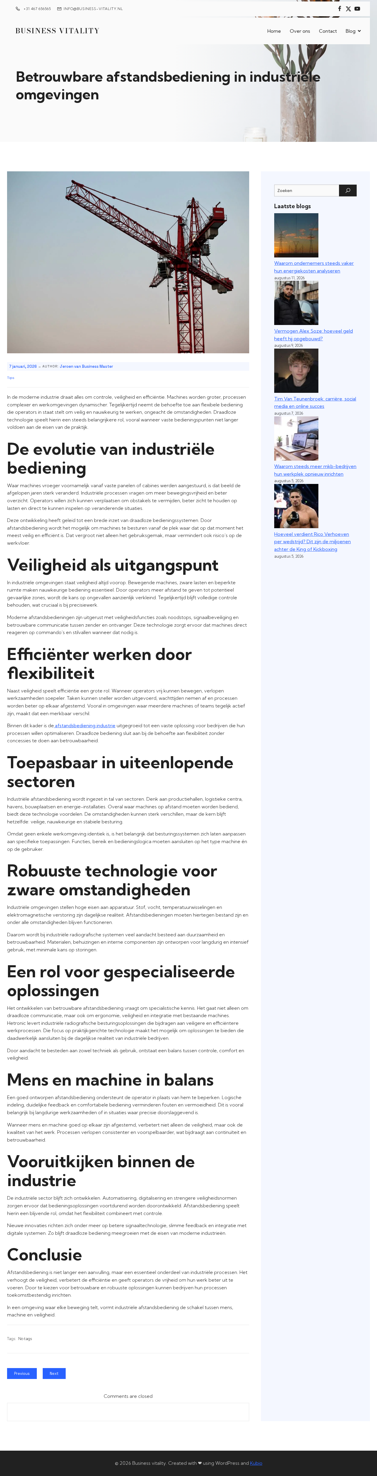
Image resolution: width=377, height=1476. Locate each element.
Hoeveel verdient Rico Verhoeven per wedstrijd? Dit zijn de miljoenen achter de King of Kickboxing (312, 541)
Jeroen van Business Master (86, 366)
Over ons (300, 31)
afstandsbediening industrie (84, 725)
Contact (328, 31)
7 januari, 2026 (23, 366)
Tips (10, 377)
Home (274, 31)
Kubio (256, 1463)
